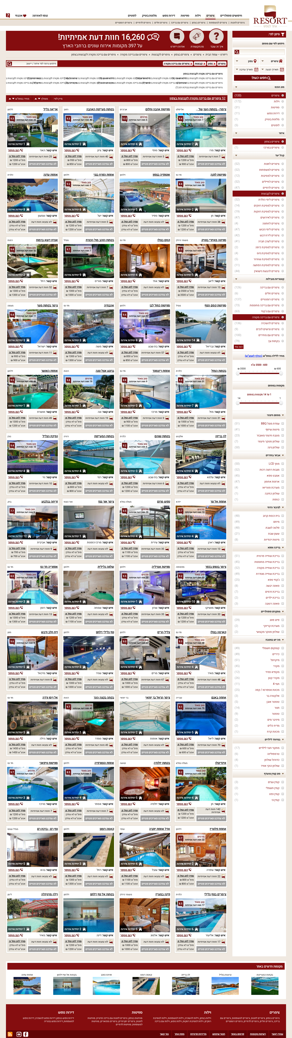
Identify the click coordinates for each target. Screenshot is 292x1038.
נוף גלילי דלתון (105, 632)
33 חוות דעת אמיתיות (209, 614)
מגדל (66, 240)
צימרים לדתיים (143, 22)
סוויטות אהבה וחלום (157, 109)
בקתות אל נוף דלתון (102, 894)
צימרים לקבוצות (161, 54)
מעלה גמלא (125, 502)
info (8, 15)
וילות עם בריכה (162, 1021)
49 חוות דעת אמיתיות (40, 418)
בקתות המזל (218, 371)
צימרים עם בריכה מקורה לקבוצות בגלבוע (166, 83)
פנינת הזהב (106, 975)
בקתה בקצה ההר (104, 697)
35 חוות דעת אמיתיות (152, 549)
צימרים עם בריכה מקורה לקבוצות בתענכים (201, 83)
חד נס (179, 175)
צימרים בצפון (198, 22)
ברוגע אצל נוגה (105, 371)
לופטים (132, 16)
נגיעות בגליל (225, 975)
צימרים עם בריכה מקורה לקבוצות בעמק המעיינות (125, 83)
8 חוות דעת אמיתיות (41, 679)
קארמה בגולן (218, 632)
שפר (122, 829)
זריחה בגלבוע (50, 501)
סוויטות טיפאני (49, 763)
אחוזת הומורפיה (104, 763)
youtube (18, 1034)
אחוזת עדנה (51, 175)
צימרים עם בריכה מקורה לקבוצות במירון (57, 83)
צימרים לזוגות (238, 22)
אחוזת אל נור (218, 501)
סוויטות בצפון (135, 1018)
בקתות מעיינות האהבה (100, 109)
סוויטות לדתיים (123, 1024)
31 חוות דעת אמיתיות (209, 418)
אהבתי (19, 16)
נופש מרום (163, 501)
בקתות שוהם (162, 436)
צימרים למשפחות (218, 22)
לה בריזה (220, 436)
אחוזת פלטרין (218, 829)
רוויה (66, 436)
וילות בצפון (205, 1018)
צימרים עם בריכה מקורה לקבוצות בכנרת (21, 78)
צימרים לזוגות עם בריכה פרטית (112, 1018)
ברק (9, 502)
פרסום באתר (237, 1034)
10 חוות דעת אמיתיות (40, 483)
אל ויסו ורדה (50, 697)
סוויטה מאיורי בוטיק (213, 240)
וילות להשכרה (192, 1018)
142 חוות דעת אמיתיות (213, 810)
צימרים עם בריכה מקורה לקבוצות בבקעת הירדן (54, 78)
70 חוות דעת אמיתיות (209, 745)
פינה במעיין (163, 894)
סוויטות (185, 16)
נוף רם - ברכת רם (47, 829)
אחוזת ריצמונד (161, 371)
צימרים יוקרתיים (126, 1021)
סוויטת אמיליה (161, 567)
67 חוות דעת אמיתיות (152, 679)
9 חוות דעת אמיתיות (153, 418)
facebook (25, 1034)
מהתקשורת (197, 47)
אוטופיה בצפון (161, 175)
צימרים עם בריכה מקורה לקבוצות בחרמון (20, 83)
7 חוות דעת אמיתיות (209, 156)
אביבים (123, 109)
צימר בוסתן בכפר (215, 567)
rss (10, 1034)
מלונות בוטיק (149, 16)
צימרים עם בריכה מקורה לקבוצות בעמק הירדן (91, 83)
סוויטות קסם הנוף (215, 305)
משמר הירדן (182, 240)
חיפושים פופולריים (231, 16)
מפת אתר (179, 1034)
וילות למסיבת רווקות (193, 1021)
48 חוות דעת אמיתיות (209, 679)
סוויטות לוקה (218, 175)
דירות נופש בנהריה (53, 1021)
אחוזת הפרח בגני (104, 175)
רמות (10, 240)
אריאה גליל (51, 109)
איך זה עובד (216, 47)
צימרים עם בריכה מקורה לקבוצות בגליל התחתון (126, 78)
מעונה (11, 305)
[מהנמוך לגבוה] (36, 98)
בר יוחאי (124, 698)
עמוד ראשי (277, 1034)
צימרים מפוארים (108, 1021)
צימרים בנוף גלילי (215, 894)
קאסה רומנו (107, 829)
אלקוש (179, 436)
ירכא (178, 502)
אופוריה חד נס (49, 567)
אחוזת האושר (49, 371)
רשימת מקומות (258, 1034)
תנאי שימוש (218, 1034)
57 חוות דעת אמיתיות (152, 353)
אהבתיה (109, 305)
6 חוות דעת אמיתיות (153, 483)
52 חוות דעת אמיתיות (40, 287)
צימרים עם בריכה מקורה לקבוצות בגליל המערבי (199, 78)
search (237, 52)
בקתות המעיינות (104, 436)
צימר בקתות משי (47, 305)
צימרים (210, 16)
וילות (198, 16)
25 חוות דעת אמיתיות (40, 156)
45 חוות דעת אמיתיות (96, 745)
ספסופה (180, 567)
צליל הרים (163, 632)
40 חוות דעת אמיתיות (96, 156)
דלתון (10, 109)
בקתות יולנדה (162, 763)
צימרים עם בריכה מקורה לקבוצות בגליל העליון (163, 78)
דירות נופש (168, 16)
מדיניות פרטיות (198, 1034)
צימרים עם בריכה (179, 22)
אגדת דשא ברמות (47, 240)
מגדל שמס (13, 829)
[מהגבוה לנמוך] (39, 98)
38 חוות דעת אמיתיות (209, 222)
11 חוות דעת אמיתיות (40, 353)
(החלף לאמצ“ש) (253, 356)
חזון (9, 632)
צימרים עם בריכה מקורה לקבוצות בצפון (93, 54)
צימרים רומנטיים (123, 22)
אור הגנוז (68, 502)
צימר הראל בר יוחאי (157, 697)
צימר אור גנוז (106, 501)
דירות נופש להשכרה (45, 1018)
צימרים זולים (160, 22)
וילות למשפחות (176, 1018)
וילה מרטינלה (49, 894)
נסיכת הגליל (50, 436)
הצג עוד (239, 347)
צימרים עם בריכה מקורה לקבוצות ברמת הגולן (91, 78)
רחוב (66, 109)
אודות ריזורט (177, 47)
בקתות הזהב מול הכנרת (100, 240)
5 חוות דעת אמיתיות (153, 156)
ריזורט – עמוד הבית (216, 54)
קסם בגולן (164, 240)
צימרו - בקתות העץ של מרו (210, 109)
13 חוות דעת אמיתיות (209, 287)
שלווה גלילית (106, 567)
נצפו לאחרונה (40, 16)
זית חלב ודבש (49, 632)
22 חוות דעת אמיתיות (209, 876)
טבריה (179, 698)
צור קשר (164, 1034)
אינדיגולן (220, 763)
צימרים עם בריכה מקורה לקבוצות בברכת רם (201, 87)
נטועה (123, 763)
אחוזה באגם (218, 697)
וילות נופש (176, 1021)
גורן (9, 436)
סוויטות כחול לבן (160, 305)
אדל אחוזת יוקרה (159, 829)
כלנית (10, 175)
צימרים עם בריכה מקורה (133, 54)
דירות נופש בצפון (65, 1018)
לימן (10, 894)
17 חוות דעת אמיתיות (209, 942)
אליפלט (180, 109)
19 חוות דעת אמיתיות (96, 418)
